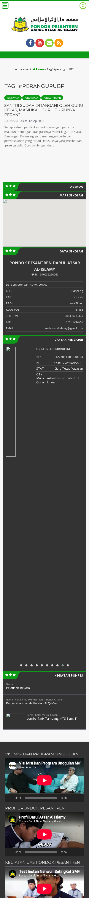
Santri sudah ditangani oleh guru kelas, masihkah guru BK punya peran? (43, 110)
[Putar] (11, 798)
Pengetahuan (52, 97)
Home (39, 69)
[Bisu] (71, 798)
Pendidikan (31, 97)
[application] (44, 780)
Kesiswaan (12, 97)
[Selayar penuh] (78, 798)
